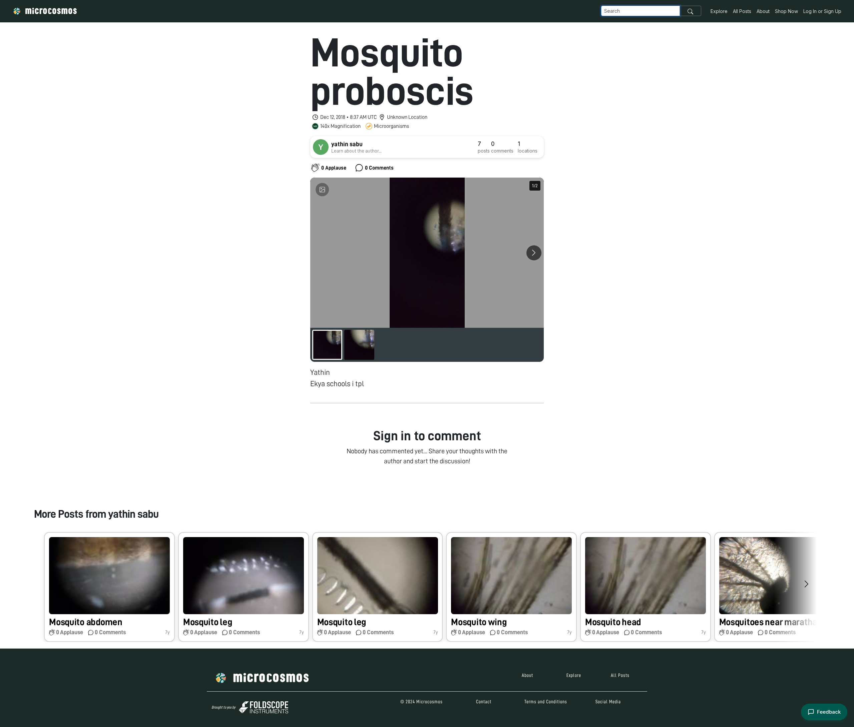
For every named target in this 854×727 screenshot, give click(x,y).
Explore (719, 11)
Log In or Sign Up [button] (822, 11)
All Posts (742, 11)
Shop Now (786, 11)
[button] (109, 587)
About (763, 11)
